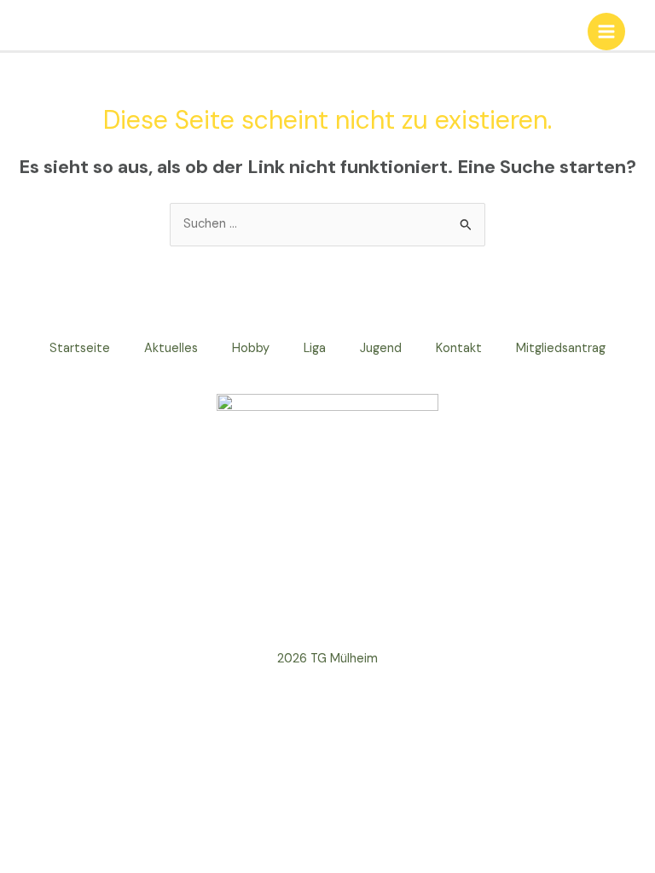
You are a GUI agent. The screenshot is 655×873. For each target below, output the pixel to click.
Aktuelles (171, 348)
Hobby (251, 348)
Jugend (381, 348)
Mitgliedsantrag (561, 348)
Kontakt (459, 348)
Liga (315, 348)
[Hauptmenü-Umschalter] (606, 31)
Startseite (79, 348)
